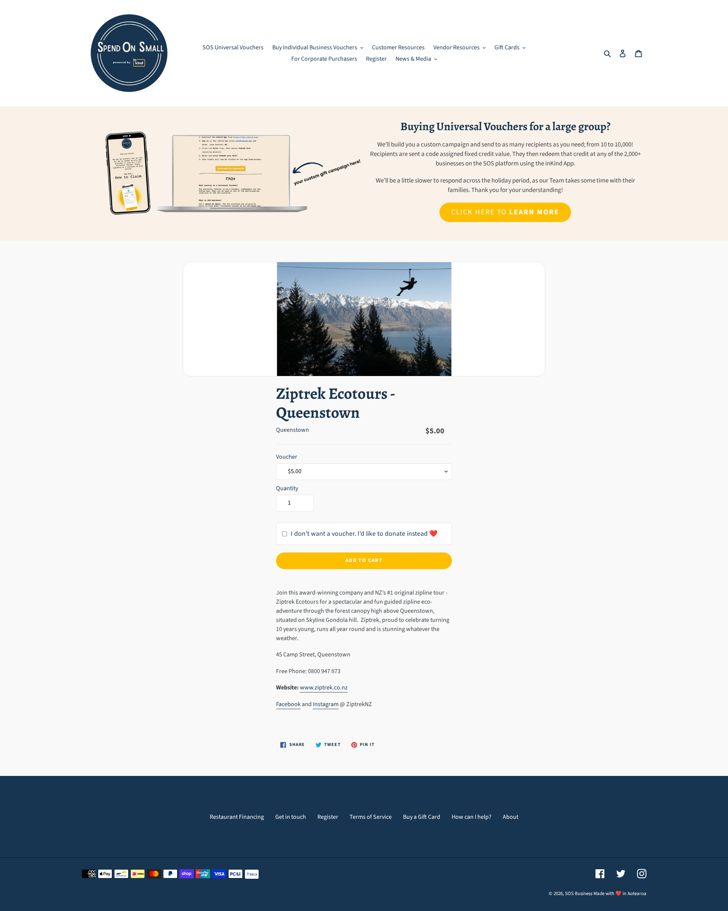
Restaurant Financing (237, 817)
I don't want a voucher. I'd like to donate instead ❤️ (364, 533)
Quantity (287, 488)
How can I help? (471, 817)
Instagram (326, 704)
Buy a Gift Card (421, 817)
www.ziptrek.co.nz (324, 687)
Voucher (286, 457)
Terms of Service (371, 817)
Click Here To (505, 212)
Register (327, 817)
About (510, 817)
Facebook (288, 704)
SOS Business (578, 893)
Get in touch (290, 817)
